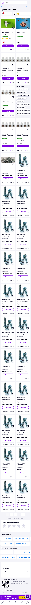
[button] (8, 46)
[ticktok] (11, 590)
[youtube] (2, 590)
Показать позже (15, 530)
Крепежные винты (7, 552)
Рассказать (23, 597)
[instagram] (8, 590)
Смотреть (8, 178)
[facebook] (5, 590)
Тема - (8, 579)
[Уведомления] (28, 2)
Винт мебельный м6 (7, 543)
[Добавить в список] (13, 28)
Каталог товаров (5, 7)
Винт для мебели (6, 538)
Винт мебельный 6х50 (22, 543)
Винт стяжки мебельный (21, 538)
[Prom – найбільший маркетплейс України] (2, 2)
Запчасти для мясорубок (8, 557)
